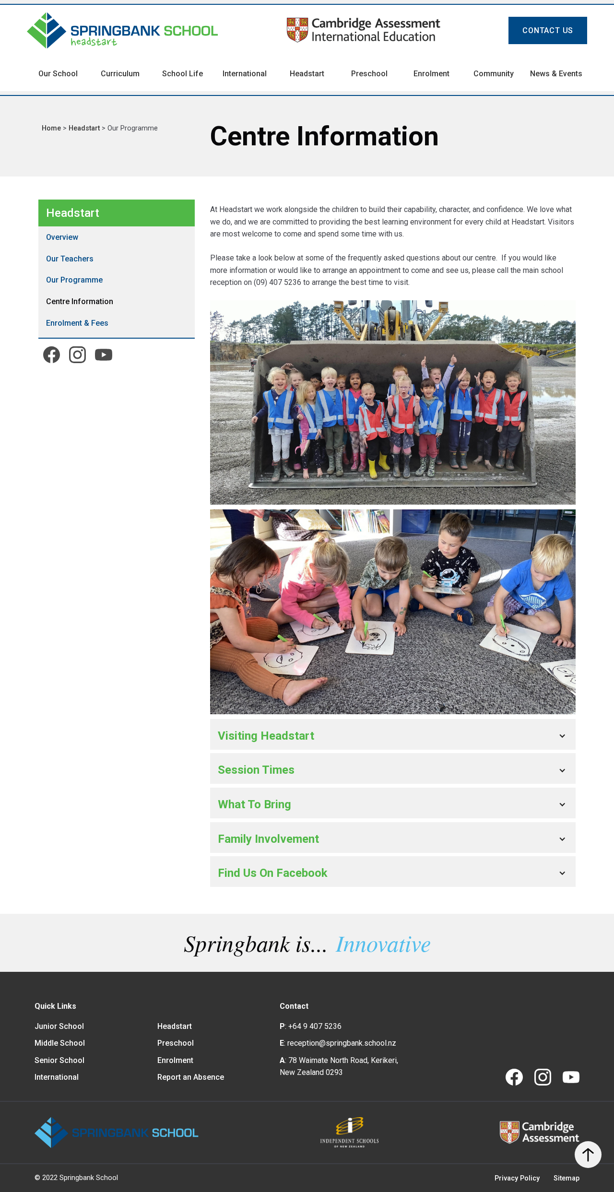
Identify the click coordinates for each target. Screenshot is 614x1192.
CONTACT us (547, 30)
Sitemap (566, 1178)
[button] (393, 736)
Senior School (59, 1060)
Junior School (59, 1026)
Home (52, 128)
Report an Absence (190, 1077)
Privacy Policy (517, 1178)
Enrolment (175, 1060)
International (57, 1077)
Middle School (60, 1043)
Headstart (85, 128)
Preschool (175, 1043)
